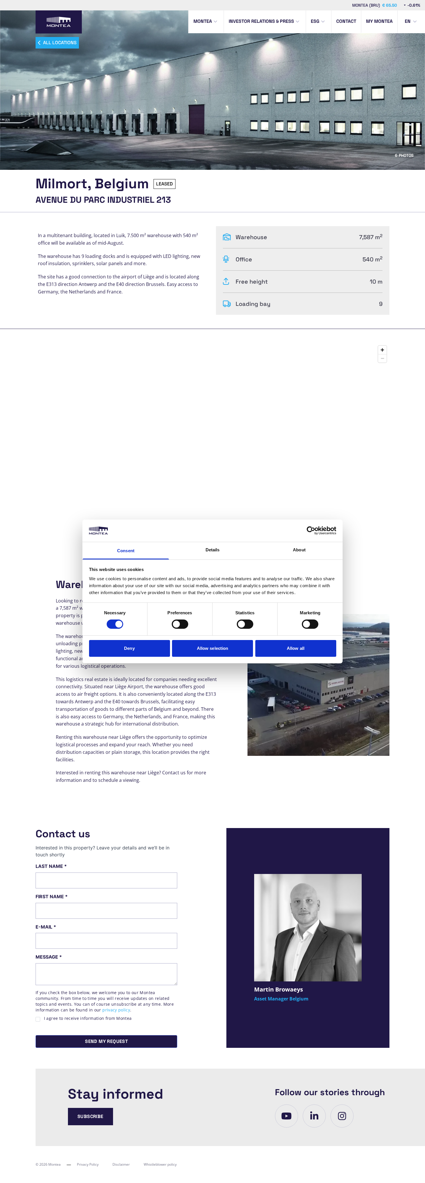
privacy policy (116, 1010)
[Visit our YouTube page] (286, 1116)
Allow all (295, 648)
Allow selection (212, 648)
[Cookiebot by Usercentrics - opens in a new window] (311, 530)
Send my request (106, 1041)
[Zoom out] (382, 358)
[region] (212, 442)
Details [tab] (213, 549)
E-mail (46, 927)
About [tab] (299, 549)
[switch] (180, 624)
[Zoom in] (382, 350)
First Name (52, 896)
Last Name (51, 866)
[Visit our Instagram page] (342, 1116)
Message (49, 957)
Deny (129, 648)
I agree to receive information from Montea (88, 1018)
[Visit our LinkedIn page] (314, 1116)
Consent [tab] (125, 550)
